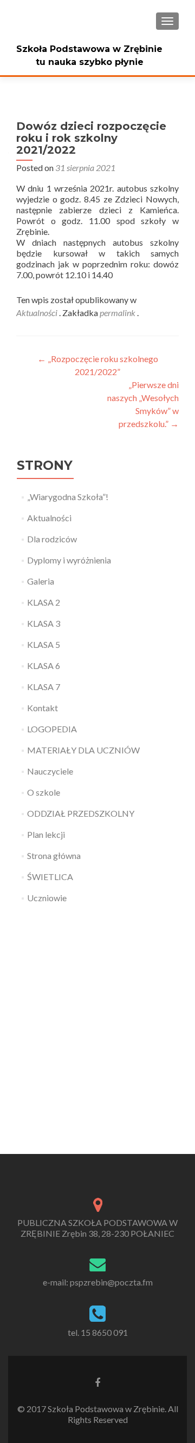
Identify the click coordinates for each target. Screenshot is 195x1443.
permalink (118, 312)
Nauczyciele (50, 771)
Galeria (40, 581)
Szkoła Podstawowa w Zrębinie (89, 49)
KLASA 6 (43, 665)
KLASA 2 (43, 602)
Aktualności (36, 312)
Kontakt (42, 708)
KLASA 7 (43, 686)
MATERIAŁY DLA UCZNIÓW (83, 750)
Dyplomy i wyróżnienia (69, 560)
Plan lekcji (46, 834)
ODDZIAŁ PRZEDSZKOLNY (80, 813)
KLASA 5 (43, 644)
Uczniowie (47, 898)
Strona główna (54, 855)
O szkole (43, 792)
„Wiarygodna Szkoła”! (67, 496)
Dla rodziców (52, 539)
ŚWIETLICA (50, 876)
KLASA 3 (43, 623)
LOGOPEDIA (52, 729)
